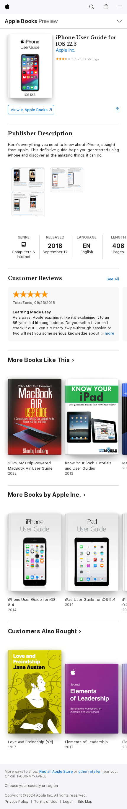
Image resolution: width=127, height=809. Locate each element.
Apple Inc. (65, 50)
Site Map (85, 802)
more (109, 333)
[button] (91, 7)
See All (113, 279)
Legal (67, 802)
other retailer (89, 771)
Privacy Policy (17, 802)
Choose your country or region (31, 786)
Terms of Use (46, 802)
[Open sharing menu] (117, 109)
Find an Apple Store (56, 771)
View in (29, 110)
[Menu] (120, 7)
